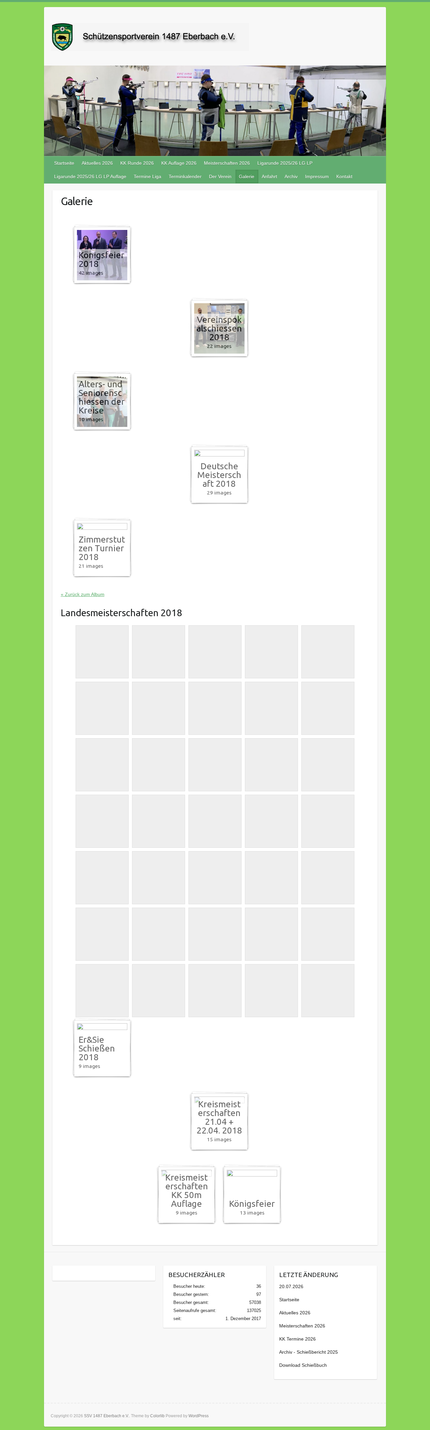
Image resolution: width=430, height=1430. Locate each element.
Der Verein (220, 176)
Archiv (291, 176)
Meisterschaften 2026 (227, 163)
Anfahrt (269, 176)
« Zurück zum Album (82, 594)
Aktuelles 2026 (97, 163)
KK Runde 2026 (137, 163)
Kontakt (344, 176)
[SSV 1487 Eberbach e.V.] (150, 38)
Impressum (317, 176)
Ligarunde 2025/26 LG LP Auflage (90, 176)
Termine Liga (147, 176)
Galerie (246, 176)
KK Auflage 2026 (179, 163)
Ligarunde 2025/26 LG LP (284, 163)
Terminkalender (185, 176)
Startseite (64, 163)
